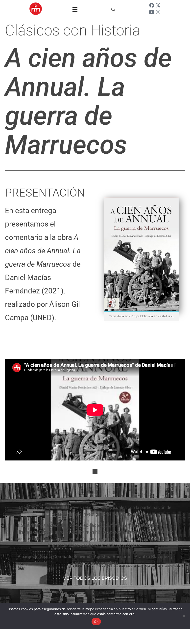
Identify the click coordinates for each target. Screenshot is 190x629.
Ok (96, 622)
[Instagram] (158, 12)
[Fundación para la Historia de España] (35, 8)
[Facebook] (151, 5)
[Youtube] (151, 12)
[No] (183, 615)
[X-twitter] (158, 5)
